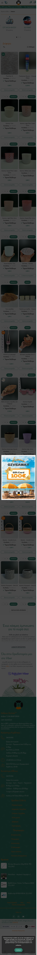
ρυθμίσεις (18, 945)
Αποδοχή (18, 950)
